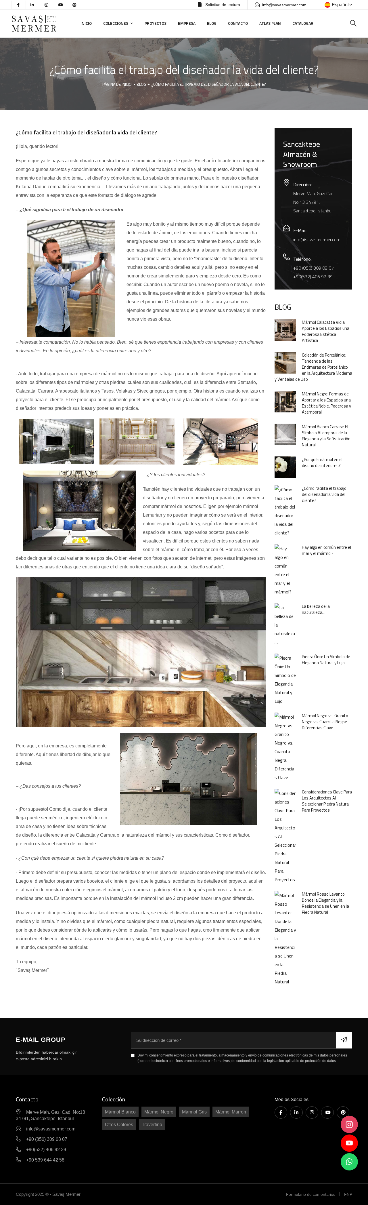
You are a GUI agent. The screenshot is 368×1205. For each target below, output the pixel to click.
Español (340, 4)
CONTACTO (238, 23)
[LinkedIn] (296, 1112)
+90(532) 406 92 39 (313, 276)
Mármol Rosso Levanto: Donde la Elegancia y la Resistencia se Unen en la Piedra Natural (325, 903)
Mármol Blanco (120, 1111)
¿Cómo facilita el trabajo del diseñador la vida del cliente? (208, 84)
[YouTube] (327, 1112)
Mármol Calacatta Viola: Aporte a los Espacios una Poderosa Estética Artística (325, 331)
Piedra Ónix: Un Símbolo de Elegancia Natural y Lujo (326, 659)
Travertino (152, 1124)
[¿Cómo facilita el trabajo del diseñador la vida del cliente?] (285, 510)
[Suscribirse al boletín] (344, 1040)
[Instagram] (312, 1112)
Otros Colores (119, 1124)
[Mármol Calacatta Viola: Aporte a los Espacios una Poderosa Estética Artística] (285, 329)
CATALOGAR (302, 23)
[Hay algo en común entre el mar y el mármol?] (285, 569)
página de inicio (117, 84)
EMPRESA (186, 23)
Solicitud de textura (222, 4)
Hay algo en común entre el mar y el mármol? (326, 550)
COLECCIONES (115, 23)
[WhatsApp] (349, 1161)
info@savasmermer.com (284, 5)
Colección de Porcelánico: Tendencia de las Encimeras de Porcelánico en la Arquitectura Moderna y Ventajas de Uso (313, 367)
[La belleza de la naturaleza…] (285, 624)
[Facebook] (281, 1112)
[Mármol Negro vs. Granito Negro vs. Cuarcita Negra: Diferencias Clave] (285, 746)
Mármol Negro (158, 1111)
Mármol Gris (194, 1111)
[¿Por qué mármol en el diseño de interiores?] (285, 466)
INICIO (86, 23)
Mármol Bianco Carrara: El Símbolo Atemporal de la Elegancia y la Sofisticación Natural (326, 435)
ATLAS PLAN (270, 23)
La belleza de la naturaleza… (316, 609)
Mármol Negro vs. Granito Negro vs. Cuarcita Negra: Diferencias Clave (325, 721)
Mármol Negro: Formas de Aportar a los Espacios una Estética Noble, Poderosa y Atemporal (326, 403)
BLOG (211, 23)
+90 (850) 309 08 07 (313, 267)
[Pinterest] (343, 1112)
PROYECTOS (155, 23)
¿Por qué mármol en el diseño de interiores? (322, 462)
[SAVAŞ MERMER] (42, 23)
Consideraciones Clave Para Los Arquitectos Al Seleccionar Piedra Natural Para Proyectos (327, 801)
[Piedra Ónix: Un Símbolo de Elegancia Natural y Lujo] (285, 678)
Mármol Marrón (230, 1111)
